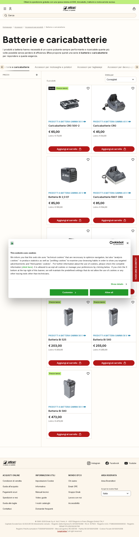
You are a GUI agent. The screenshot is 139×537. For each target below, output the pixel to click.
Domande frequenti (44, 509)
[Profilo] (10, 9)
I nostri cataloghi (43, 503)
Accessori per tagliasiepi (89, 67)
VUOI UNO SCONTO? (135, 268)
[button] (7, 67)
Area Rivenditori (108, 481)
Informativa (40, 486)
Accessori (19, 27)
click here (27, 267)
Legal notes (62, 531)
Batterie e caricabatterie (16, 67)
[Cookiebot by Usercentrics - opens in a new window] (112, 243)
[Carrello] (134, 9)
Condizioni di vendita (12, 481)
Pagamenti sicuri (10, 492)
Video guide (41, 497)
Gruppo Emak (74, 492)
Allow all (109, 292)
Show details (117, 284)
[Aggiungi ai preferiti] (88, 88)
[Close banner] (128, 243)
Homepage (7, 27)
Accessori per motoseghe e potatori (53, 67)
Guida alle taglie (10, 503)
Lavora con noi (75, 497)
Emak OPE (73, 486)
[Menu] (5, 9)
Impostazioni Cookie (45, 481)
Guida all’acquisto (10, 486)
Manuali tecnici (42, 492)
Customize (67, 292)
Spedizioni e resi (10, 497)
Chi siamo (72, 481)
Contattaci (7, 509)
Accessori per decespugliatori (123, 67)
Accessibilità (73, 503)
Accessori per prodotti (34, 27)
